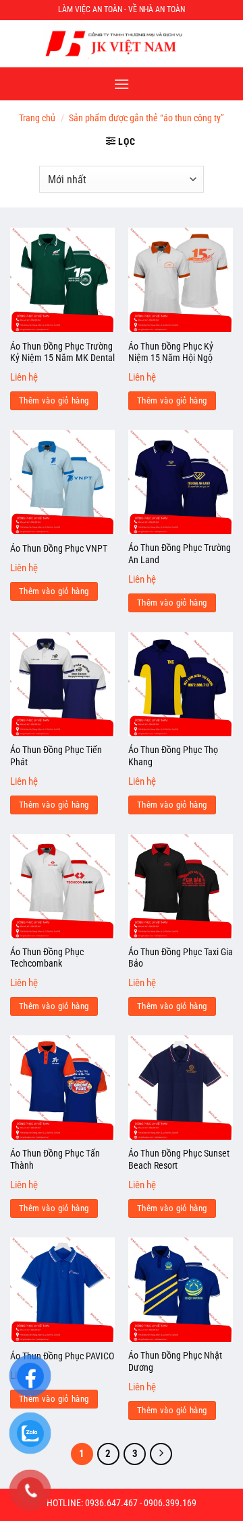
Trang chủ (37, 117)
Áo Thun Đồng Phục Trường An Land (179, 553)
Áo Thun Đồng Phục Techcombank (47, 957)
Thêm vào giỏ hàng (54, 400)
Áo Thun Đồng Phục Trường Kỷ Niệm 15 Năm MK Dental (62, 352)
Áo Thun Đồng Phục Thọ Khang (173, 755)
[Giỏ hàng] (225, 44)
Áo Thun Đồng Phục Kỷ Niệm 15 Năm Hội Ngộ (170, 352)
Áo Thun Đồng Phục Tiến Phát (56, 755)
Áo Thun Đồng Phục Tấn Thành (55, 1159)
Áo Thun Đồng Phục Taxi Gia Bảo (180, 957)
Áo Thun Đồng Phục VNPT (58, 548)
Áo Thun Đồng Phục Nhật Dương (175, 1361)
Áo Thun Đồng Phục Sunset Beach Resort (179, 1159)
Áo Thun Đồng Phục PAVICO (62, 1356)
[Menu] (121, 83)
